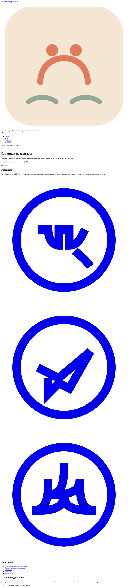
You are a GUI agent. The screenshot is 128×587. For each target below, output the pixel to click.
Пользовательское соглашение (15, 568)
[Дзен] (64, 557)
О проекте (8, 140)
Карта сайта (9, 573)
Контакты (8, 142)
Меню (3, 133)
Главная (7, 136)
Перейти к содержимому (9, 2)
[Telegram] (64, 430)
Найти (27, 162)
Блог (6, 138)
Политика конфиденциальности (16, 566)
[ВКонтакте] (64, 303)
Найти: (3, 162)
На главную (5, 165)
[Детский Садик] (64, 129)
